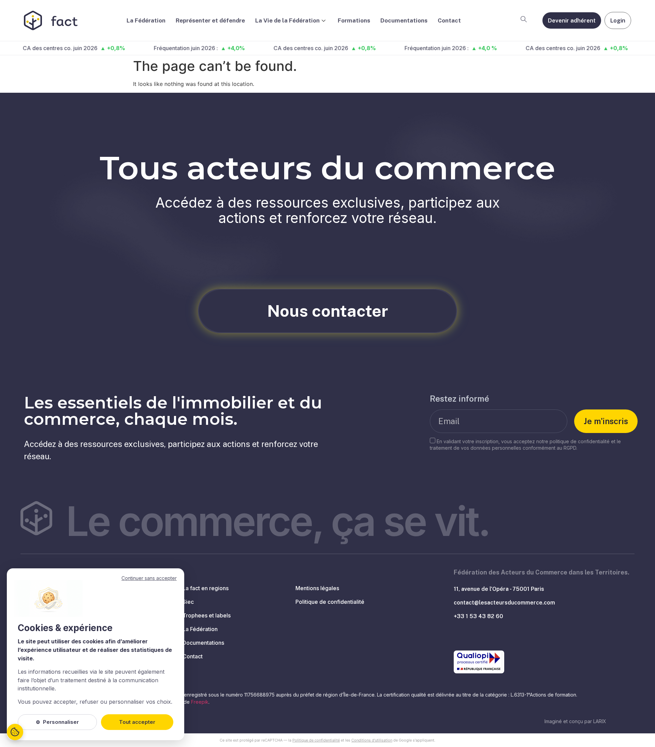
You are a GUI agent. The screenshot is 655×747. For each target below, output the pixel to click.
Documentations (403, 20)
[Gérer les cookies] (15, 732)
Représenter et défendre (210, 20)
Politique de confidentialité (316, 740)
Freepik (199, 702)
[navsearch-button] (523, 20)
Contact (449, 20)
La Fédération (146, 20)
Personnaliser (57, 722)
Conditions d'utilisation (371, 740)
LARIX (599, 721)
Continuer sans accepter (149, 578)
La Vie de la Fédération (287, 20)
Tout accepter (137, 722)
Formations (354, 20)
